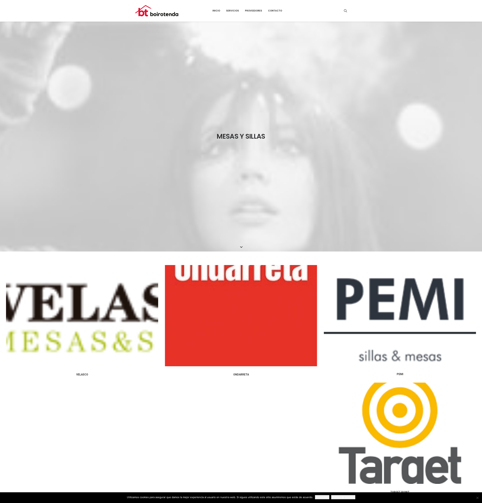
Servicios (232, 10)
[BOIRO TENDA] (156, 10)
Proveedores (253, 10)
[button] (345, 10)
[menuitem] (216, 10)
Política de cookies (343, 497)
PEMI (400, 374)
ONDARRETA (241, 374)
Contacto (275, 10)
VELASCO (82, 374)
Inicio (216, 10)
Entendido (322, 497)
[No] (477, 498)
